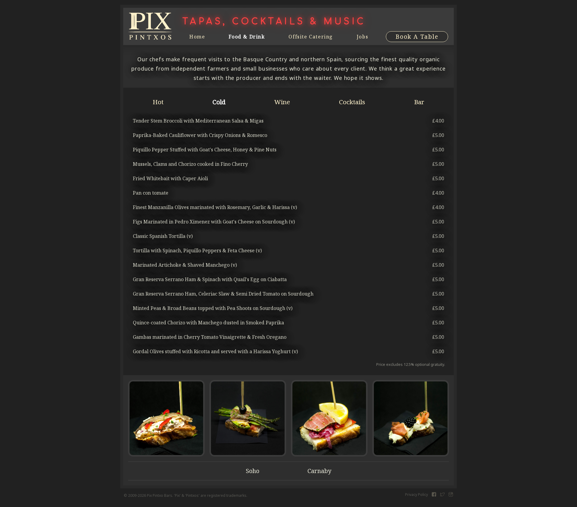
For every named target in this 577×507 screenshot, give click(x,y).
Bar (419, 102)
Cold (218, 102)
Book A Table (416, 36)
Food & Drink (247, 36)
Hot (158, 102)
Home (197, 36)
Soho (252, 471)
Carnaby (319, 471)
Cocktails (352, 102)
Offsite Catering (310, 36)
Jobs (362, 36)
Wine (282, 102)
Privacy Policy (416, 494)
